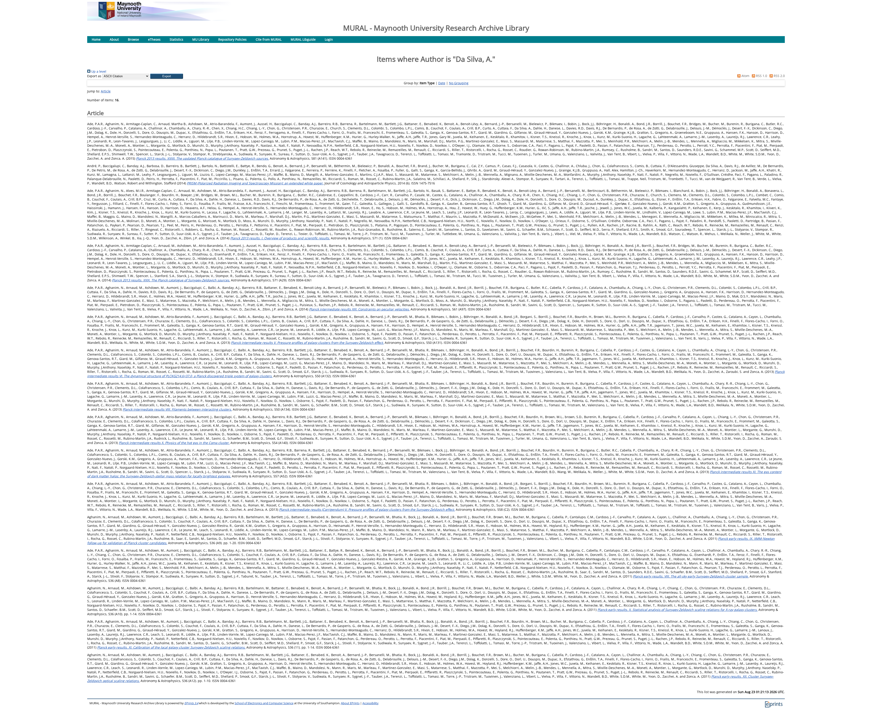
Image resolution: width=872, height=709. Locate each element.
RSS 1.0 (761, 76)
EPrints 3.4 (191, 703)
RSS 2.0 (779, 76)
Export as (94, 76)
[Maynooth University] (119, 18)
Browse (133, 39)
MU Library (200, 39)
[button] (166, 76)
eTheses (154, 39)
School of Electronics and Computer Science (264, 703)
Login (329, 39)
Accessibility (370, 703)
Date (441, 83)
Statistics (176, 39)
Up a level (98, 71)
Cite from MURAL (269, 39)
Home (96, 39)
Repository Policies (232, 39)
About (114, 39)
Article (106, 91)
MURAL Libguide (303, 39)
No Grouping (458, 83)
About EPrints (350, 703)
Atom (745, 76)
